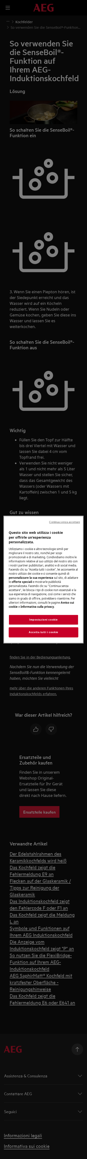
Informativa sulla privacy (37, 606)
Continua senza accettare (64, 522)
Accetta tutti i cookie (43, 631)
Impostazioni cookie (43, 619)
